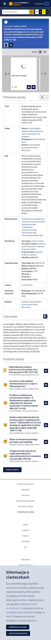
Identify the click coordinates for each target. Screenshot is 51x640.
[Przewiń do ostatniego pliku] (45, 74)
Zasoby (25, 524)
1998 (35, 271)
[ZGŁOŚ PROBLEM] (6, 45)
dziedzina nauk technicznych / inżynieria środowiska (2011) (33, 246)
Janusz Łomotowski (29, 134)
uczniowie (39, 252)
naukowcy (33, 255)
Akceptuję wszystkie (18, 633)
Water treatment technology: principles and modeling (24, 440)
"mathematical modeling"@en (32, 219)
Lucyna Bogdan (34, 128)
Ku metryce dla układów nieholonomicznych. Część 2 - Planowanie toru (24, 384)
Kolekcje (25, 530)
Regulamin (25, 489)
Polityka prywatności (25, 484)
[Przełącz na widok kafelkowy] (40, 52)
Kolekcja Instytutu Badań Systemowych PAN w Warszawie (31, 304)
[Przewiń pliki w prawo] (42, 74)
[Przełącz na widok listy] (45, 52)
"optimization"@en (28, 224)
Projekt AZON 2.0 (25, 565)
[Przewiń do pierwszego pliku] (6, 74)
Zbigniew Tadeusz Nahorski (32, 131)
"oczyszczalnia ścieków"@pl (32, 235)
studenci (24, 255)
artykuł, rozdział (37, 241)
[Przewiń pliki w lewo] (9, 74)
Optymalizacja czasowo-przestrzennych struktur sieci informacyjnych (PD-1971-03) (23, 369)
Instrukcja (25, 495)
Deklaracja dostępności (25, 501)
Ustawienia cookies (25, 506)
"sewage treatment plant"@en (33, 222)
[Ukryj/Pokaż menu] (4, 3)
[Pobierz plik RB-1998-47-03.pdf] (29, 87)
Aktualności (25, 559)
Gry (25, 547)
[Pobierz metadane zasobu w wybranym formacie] (44, 97)
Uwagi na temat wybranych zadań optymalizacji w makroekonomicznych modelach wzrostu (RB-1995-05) (25, 454)
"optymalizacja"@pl (28, 233)
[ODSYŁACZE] (11, 45)
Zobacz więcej (12, 470)
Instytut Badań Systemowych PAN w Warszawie (30, 147)
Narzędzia (26, 541)
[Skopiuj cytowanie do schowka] (45, 316)
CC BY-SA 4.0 (26, 285)
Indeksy (25, 536)
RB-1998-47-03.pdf (19, 76)
